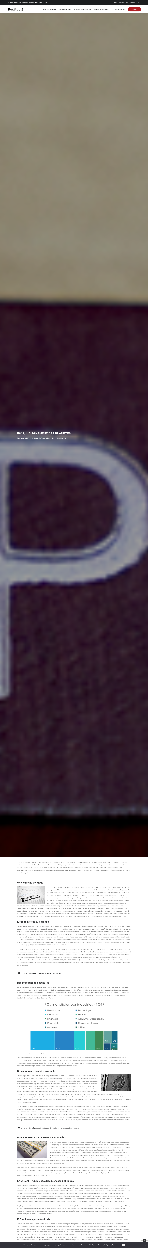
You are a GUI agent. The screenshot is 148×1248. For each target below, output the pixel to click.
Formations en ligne (65, 9)
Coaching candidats (49, 9)
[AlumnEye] (15, 9)
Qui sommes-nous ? (118, 9)
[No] (145, 1245)
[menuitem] (115, 2)
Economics (50, 477)
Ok (123, 1245)
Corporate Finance (40, 477)
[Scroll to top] (144, 1240)
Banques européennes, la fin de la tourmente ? (45, 1052)
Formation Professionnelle (82, 9)
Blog (115, 2)
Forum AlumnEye (123, 2)
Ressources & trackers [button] (101, 9)
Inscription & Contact (135, 2)
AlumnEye (62, 477)
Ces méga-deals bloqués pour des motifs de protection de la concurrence (54, 1207)
